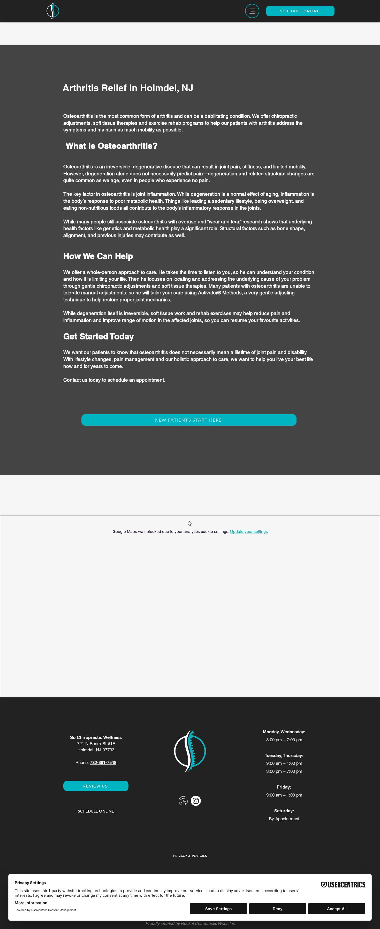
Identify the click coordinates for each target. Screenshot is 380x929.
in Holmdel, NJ (161, 87)
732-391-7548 (103, 762)
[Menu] (252, 11)
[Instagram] (196, 801)
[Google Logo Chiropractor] (183, 801)
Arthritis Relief (96, 87)
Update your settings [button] (249, 531)
